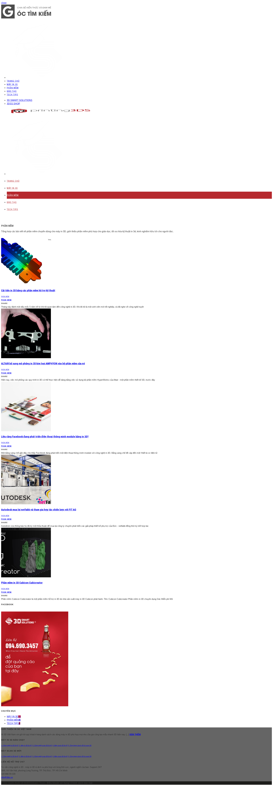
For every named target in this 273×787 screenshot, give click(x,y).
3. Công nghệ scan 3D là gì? (42, 745)
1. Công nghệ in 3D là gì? (9, 745)
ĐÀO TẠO (12, 91)
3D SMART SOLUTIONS (19, 100)
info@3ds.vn (7, 777)
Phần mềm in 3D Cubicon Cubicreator (22, 582)
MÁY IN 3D (12, 84)
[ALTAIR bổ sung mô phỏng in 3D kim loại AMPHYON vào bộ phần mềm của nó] (26, 357)
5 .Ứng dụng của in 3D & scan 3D (79, 745)
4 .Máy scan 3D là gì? (60, 745)
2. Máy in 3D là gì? (25, 745)
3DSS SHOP (13, 103)
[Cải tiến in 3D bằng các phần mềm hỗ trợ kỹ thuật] (26, 284)
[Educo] (26, 18)
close (4, 3)
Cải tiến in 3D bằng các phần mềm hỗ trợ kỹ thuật (28, 290)
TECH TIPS (12, 94)
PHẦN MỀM (13, 88)
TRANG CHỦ (13, 81)
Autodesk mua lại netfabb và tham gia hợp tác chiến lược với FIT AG (38, 509)
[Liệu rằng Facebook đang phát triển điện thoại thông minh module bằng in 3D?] (26, 430)
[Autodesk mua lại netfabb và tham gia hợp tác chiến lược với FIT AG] (26, 503)
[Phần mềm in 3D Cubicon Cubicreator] (26, 576)
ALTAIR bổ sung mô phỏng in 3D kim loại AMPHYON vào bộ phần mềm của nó (43, 363)
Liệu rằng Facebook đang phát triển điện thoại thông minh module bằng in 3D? (45, 436)
